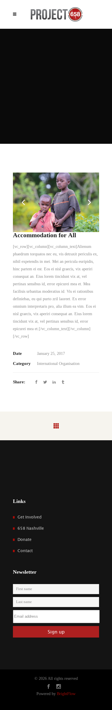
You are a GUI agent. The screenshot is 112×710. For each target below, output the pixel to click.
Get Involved (30, 517)
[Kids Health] (56, 202)
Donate (25, 539)
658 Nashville (31, 528)
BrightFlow (66, 694)
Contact (25, 550)
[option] (56, 202)
